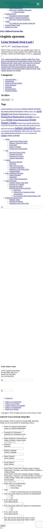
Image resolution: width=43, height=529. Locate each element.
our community (15, 131)
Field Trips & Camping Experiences (17, 18)
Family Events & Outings (13, 83)
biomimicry (19, 111)
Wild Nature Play (32, 133)
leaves (38, 123)
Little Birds (13, 177)
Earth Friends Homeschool (18, 114)
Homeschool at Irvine (25, 61)
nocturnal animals (5, 131)
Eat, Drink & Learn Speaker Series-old (22, 23)
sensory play (25, 131)
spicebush (17, 69)
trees (26, 133)
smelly (9, 69)
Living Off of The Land (7, 125)
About (7, 139)
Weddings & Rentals (16, 201)
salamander (30, 67)
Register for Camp (11, 27)
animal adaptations (7, 109)
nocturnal (37, 63)
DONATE (12, 164)
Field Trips (17, 190)
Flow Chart (35, 59)
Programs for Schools (16, 156)
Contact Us (9, 398)
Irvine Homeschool (21, 120)
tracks (34, 69)
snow (2, 133)
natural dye (29, 63)
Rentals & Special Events (13, 198)
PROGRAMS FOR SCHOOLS (20, 188)
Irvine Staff (13, 145)
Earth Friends (16, 46)
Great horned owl (12, 61)
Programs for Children (16, 184)
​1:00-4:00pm (14, 488)
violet (38, 69)
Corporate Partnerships (16, 167)
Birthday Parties (14, 200)
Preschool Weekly (11, 91)
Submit (3, 525)
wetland (18, 70)
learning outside (31, 123)
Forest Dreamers (19, 12)
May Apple (13, 63)
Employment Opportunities (18, 149)
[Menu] (38, 4)
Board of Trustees (15, 147)
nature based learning (9, 128)
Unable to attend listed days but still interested (26, 492)
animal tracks (9, 59)
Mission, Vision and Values (18, 143)
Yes (12, 496)
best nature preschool (8, 111)
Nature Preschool (15, 175)
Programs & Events (15, 154)
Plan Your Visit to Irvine (17, 152)
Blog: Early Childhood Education (20, 10)
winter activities (13, 135)
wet (14, 70)
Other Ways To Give (16, 166)
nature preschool (25, 128)
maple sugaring (18, 125)
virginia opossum (6, 70)
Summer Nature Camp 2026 (18, 183)
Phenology (4, 65)
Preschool (25, 46)
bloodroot (17, 59)
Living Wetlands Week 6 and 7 (17, 42)
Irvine (35, 61)
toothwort (29, 69)
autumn (24, 109)
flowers (3, 61)
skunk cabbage (36, 131)
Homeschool (6, 116)
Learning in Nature (21, 123)
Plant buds (12, 65)
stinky (23, 69)
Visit (6, 150)
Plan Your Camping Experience (19, 19)
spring (6, 133)
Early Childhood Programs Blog (11, 31)
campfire (24, 59)
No (12, 498)
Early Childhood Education (14, 173)
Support (7, 160)
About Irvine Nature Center (18, 141)
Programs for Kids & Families (19, 16)
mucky (20, 63)
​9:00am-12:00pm (16, 486)
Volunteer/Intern (14, 171)
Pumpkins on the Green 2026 (19, 169)
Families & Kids (10, 14)
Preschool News (10, 89)
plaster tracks (31, 65)
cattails (29, 59)
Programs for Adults (16, 186)
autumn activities (34, 109)
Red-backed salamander (18, 67)
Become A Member (15, 162)
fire (32, 114)
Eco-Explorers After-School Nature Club (27, 196)
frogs (34, 114)
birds (26, 111)
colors (34, 111)
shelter (31, 131)
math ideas (26, 125)
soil (13, 69)
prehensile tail (5, 67)
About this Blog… (11, 79)
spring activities (16, 133)
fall (30, 114)
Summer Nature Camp (12, 25)
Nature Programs (10, 181)
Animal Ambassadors (16, 158)
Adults (7, 21)
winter (4, 135)
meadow (32, 125)
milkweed (37, 125)
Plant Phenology (21, 65)
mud (24, 63)
